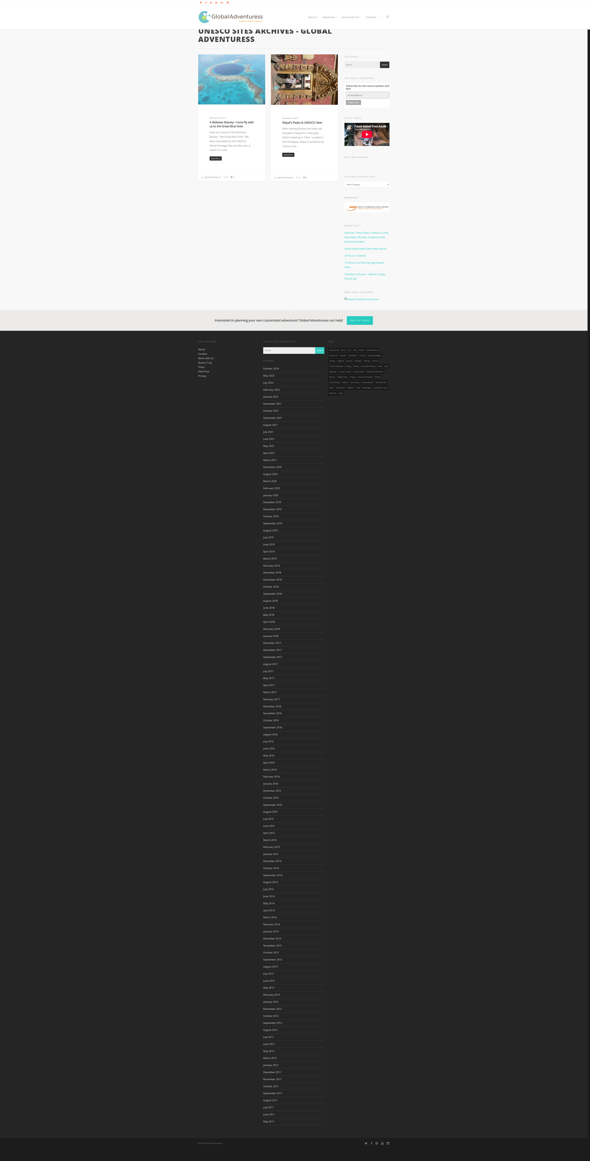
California (333, 355)
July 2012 (268, 1037)
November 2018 (272, 579)
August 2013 (270, 966)
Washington (367, 388)
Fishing (366, 361)
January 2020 (270, 495)
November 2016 (272, 713)
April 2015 (269, 833)
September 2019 (272, 523)
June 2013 (269, 980)
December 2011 (272, 1072)
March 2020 (270, 481)
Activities (207, 59)
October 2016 (271, 720)
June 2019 (269, 544)
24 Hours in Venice (355, 255)
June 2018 (269, 607)
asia (355, 350)
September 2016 (272, 727)
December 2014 (272, 861)
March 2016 (270, 769)
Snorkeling (354, 382)
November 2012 (272, 1009)
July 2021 (268, 432)
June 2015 (269, 826)
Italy (386, 366)
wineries (332, 393)
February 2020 (271, 488)
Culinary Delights (374, 355)
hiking (356, 366)
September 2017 (272, 657)
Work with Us (206, 358)
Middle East (342, 377)
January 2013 (270, 1002)
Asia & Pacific (350, 17)
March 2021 (270, 460)
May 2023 (268, 375)
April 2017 (269, 685)
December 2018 (272, 572)
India (380, 366)
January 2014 (270, 931)
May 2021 (268, 446)
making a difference (375, 372)
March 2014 (270, 917)
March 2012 (270, 1058)
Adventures (333, 350)
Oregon (353, 377)
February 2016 (271, 776)
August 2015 (270, 811)
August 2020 (270, 474)
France (375, 361)
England (340, 361)
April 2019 (269, 551)
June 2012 (269, 1044)
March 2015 (270, 840)
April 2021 (269, 453)
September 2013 (272, 959)
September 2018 (272, 593)
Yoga (340, 393)
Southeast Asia (367, 382)
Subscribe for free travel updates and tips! (367, 87)
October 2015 (271, 798)
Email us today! (360, 320)
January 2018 (270, 636)
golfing (348, 366)
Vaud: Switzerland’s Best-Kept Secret (365, 248)
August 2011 (270, 1100)
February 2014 (271, 924)
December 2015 (272, 790)
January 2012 (270, 1065)
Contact (202, 354)
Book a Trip (205, 362)
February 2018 (271, 629)
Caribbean (352, 355)
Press (201, 367)
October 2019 (271, 516)
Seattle (345, 382)
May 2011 (268, 1121)
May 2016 (268, 755)
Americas (329, 17)
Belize (361, 350)
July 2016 (268, 741)
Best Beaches (372, 350)
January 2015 (270, 854)
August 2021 (270, 425)
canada (343, 355)
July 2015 (268, 819)
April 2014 (269, 910)
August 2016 (270, 734)
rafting (377, 377)
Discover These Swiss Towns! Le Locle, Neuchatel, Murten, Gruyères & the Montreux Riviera (366, 237)
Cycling (332, 361)
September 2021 (272, 418)
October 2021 (271, 411)
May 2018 (268, 615)
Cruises (362, 355)
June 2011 (269, 1114)
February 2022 (271, 389)
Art (349, 350)
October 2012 (271, 1016)
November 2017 (272, 650)
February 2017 (271, 699)
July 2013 (268, 973)
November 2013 (272, 945)
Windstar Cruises (380, 388)
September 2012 (272, 1023)
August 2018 (270, 601)
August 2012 (270, 1030)
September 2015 (272, 805)
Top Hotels (340, 388)
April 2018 (269, 622)
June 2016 (269, 748)
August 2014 (270, 882)
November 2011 (272, 1079)
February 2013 (271, 994)
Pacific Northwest (365, 377)
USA (358, 388)
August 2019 (270, 530)
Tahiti (331, 388)
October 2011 (271, 1086)
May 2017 (268, 678)
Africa (343, 350)
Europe (371, 17)
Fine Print (203, 371)
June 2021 (269, 439)
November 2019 (272, 509)
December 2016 (272, 706)
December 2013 (272, 938)
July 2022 (268, 382)
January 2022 (270, 396)
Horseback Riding (368, 366)
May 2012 (268, 1051)
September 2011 (272, 1093)
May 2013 (268, 987)
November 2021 (272, 403)
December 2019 (272, 502)
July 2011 (268, 1107)
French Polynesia (336, 366)
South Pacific (381, 382)
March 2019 (270, 558)
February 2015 (271, 847)
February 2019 (271, 565)
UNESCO (350, 388)
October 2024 (271, 368)
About (201, 349)
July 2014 (268, 889)
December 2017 (272, 643)
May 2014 (268, 903)
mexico (332, 377)
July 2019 (268, 537)
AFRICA (312, 17)
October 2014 (271, 868)
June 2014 (269, 896)
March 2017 (270, 692)
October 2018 (271, 586)
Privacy (202, 376)
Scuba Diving (334, 382)
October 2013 (271, 952)
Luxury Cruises (344, 372)
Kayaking (332, 372)
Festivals (358, 361)
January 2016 (270, 783)
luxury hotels (358, 372)
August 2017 (270, 664)
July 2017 (268, 671)
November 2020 (272, 467)
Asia (278, 59)
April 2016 (269, 762)
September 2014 (272, 875)
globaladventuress (212, 177)
